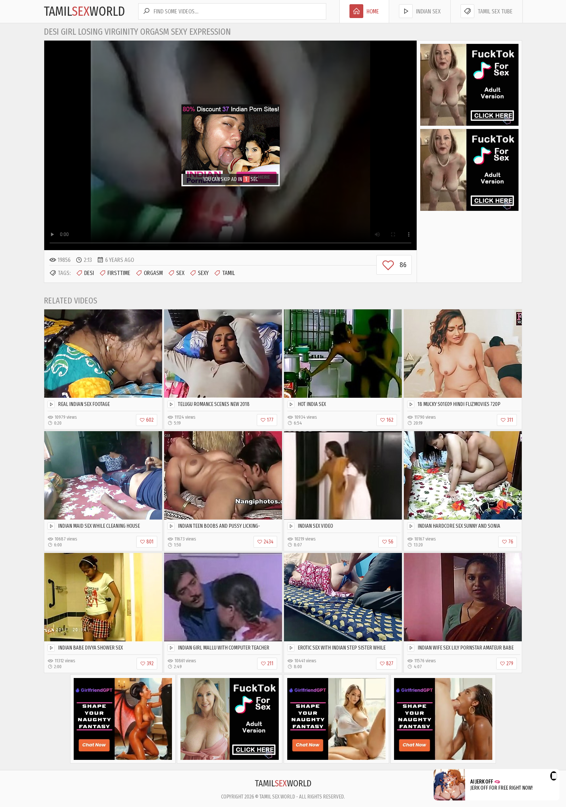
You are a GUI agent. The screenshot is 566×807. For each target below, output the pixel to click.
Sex (180, 273)
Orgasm (153, 273)
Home (373, 11)
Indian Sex (428, 11)
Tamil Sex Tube (495, 11)
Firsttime (118, 273)
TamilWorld (84, 11)
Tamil (228, 273)
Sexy (203, 273)
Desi (89, 273)
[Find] (146, 11)
